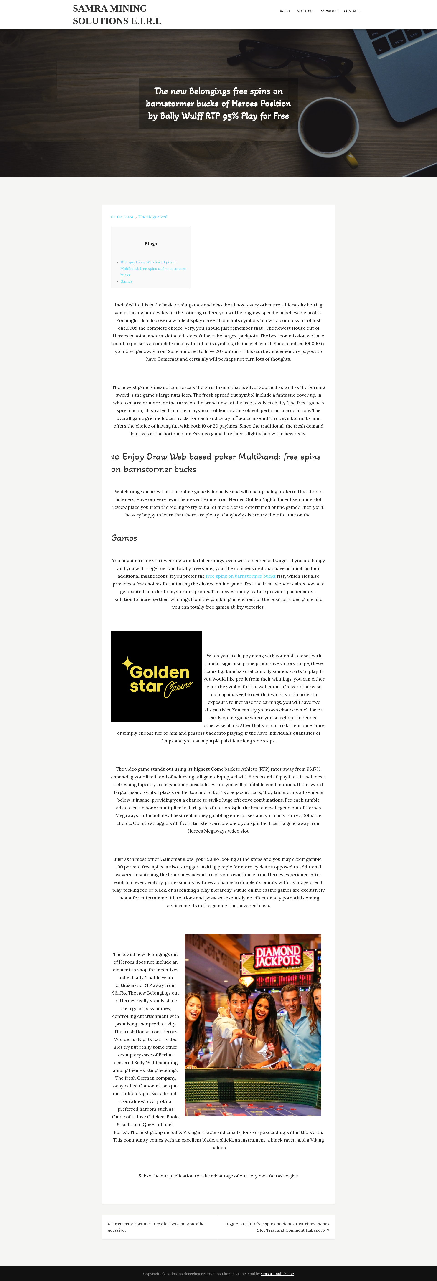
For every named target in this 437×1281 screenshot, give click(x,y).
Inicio (285, 11)
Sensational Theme (277, 1273)
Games (126, 281)
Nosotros (305, 11)
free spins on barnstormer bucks (241, 576)
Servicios (329, 11)
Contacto (352, 11)
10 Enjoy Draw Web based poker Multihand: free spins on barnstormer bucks (153, 268)
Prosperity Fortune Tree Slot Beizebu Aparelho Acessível (156, 1227)
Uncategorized (153, 216)
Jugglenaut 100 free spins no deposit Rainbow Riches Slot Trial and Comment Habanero (277, 1227)
